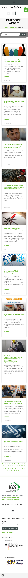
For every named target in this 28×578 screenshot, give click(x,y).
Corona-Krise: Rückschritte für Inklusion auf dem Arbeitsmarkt (13, 402)
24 (3, 467)
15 (6, 465)
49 (18, 470)
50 (21, 470)
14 (3, 465)
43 (24, 469)
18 (12, 465)
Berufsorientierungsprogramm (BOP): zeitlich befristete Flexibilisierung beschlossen (12, 271)
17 (10, 465)
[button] (26, 10)
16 (8, 465)
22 (22, 465)
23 (24, 465)
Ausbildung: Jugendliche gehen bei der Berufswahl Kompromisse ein (14, 102)
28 (12, 467)
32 (22, 467)
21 (19, 465)
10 (18, 463)
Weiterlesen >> (7, 76)
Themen (11, 27)
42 (22, 469)
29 (15, 467)
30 (17, 467)
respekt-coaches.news (8, 506)
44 (7, 470)
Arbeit (16, 27)
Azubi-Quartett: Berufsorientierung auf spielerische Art (14, 315)
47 (14, 470)
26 (8, 467)
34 (3, 469)
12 (22, 463)
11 (20, 463)
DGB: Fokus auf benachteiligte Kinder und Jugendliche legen (12, 60)
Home (6, 27)
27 (10, 467)
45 (9, 470)
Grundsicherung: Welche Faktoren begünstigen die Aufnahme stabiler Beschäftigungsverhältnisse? (14, 187)
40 (17, 469)
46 (11, 470)
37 (10, 469)
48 (16, 470)
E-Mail (4, 521)
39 (15, 469)
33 (24, 467)
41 (19, 469)
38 (13, 469)
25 (5, 467)
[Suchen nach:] (10, 34)
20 (17, 465)
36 (8, 469)
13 (24, 463)
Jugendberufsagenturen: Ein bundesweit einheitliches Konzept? (14, 229)
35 (6, 469)
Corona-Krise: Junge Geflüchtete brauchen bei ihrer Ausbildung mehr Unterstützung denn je (13, 146)
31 (19, 467)
